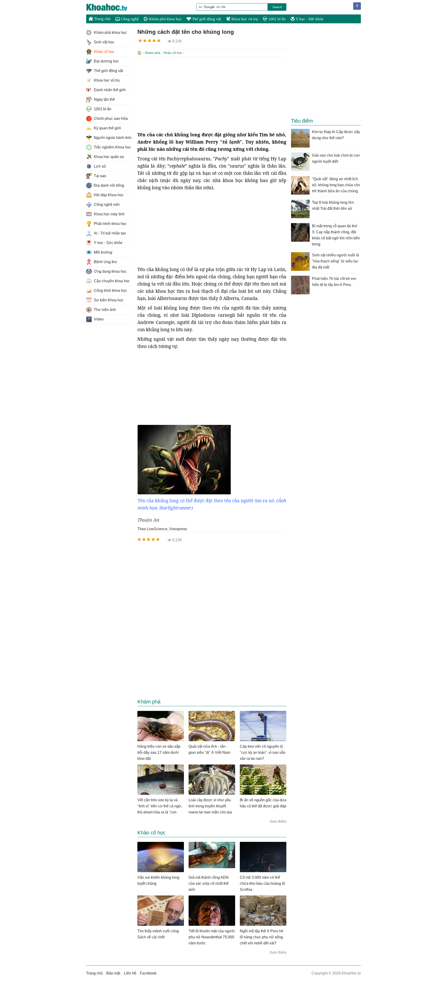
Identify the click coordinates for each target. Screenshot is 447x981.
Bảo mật (113, 973)
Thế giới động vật (206, 19)
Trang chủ (102, 19)
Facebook (148, 973)
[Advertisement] (211, 94)
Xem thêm (278, 821)
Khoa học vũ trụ (244, 19)
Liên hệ (130, 973)
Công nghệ (129, 19)
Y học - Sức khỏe (309, 19)
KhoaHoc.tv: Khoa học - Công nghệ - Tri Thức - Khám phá (111, 7)
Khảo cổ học (173, 53)
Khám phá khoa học (165, 19)
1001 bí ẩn (276, 19)
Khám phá (152, 53)
